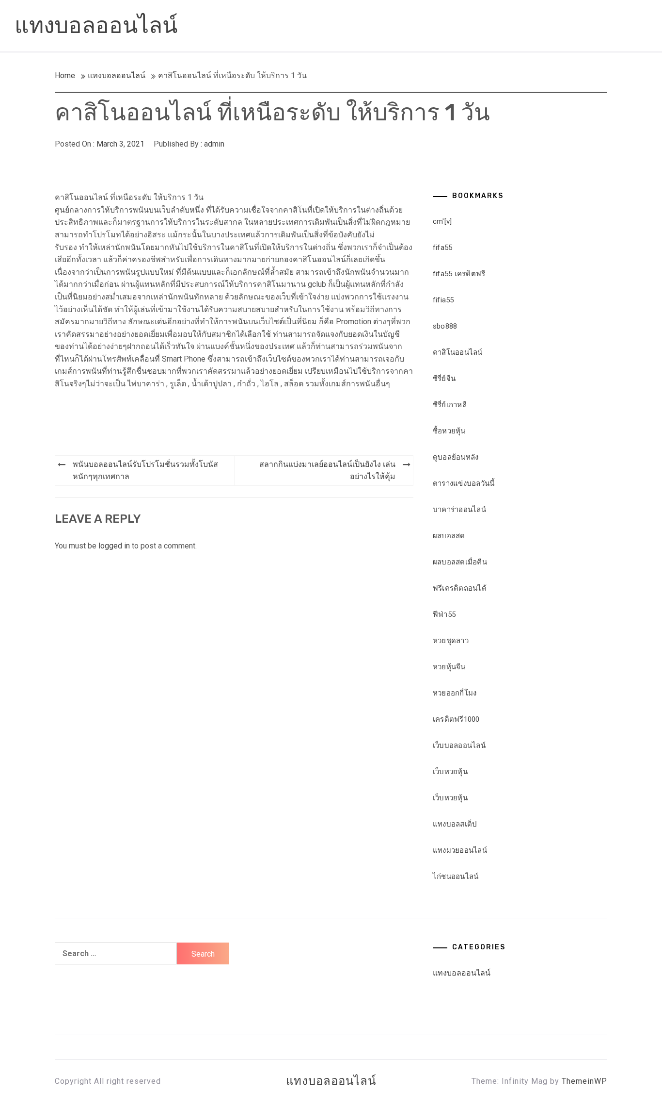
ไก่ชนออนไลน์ (456, 876)
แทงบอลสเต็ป (455, 824)
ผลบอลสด (449, 535)
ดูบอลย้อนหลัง (456, 457)
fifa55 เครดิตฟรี (459, 273)
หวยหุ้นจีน (449, 667)
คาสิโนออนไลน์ (458, 352)
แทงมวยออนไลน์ (460, 850)
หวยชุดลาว (451, 640)
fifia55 (443, 300)
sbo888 (445, 326)
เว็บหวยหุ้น (450, 771)
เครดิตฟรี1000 (456, 719)
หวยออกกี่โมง (455, 693)
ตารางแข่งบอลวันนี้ (464, 483)
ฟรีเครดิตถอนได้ (460, 588)
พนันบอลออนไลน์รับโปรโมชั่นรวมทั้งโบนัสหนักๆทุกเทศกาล (145, 470)
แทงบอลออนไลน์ (96, 25)
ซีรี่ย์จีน (444, 378)
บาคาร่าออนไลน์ (459, 509)
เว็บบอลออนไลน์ (459, 745)
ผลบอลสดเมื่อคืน (460, 562)
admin (214, 144)
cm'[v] (442, 221)
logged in (114, 545)
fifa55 (443, 247)
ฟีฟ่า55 (444, 614)
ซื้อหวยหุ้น (449, 431)
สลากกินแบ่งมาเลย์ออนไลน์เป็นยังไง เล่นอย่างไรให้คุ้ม (327, 470)
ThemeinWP (584, 1081)
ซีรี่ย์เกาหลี (450, 404)
